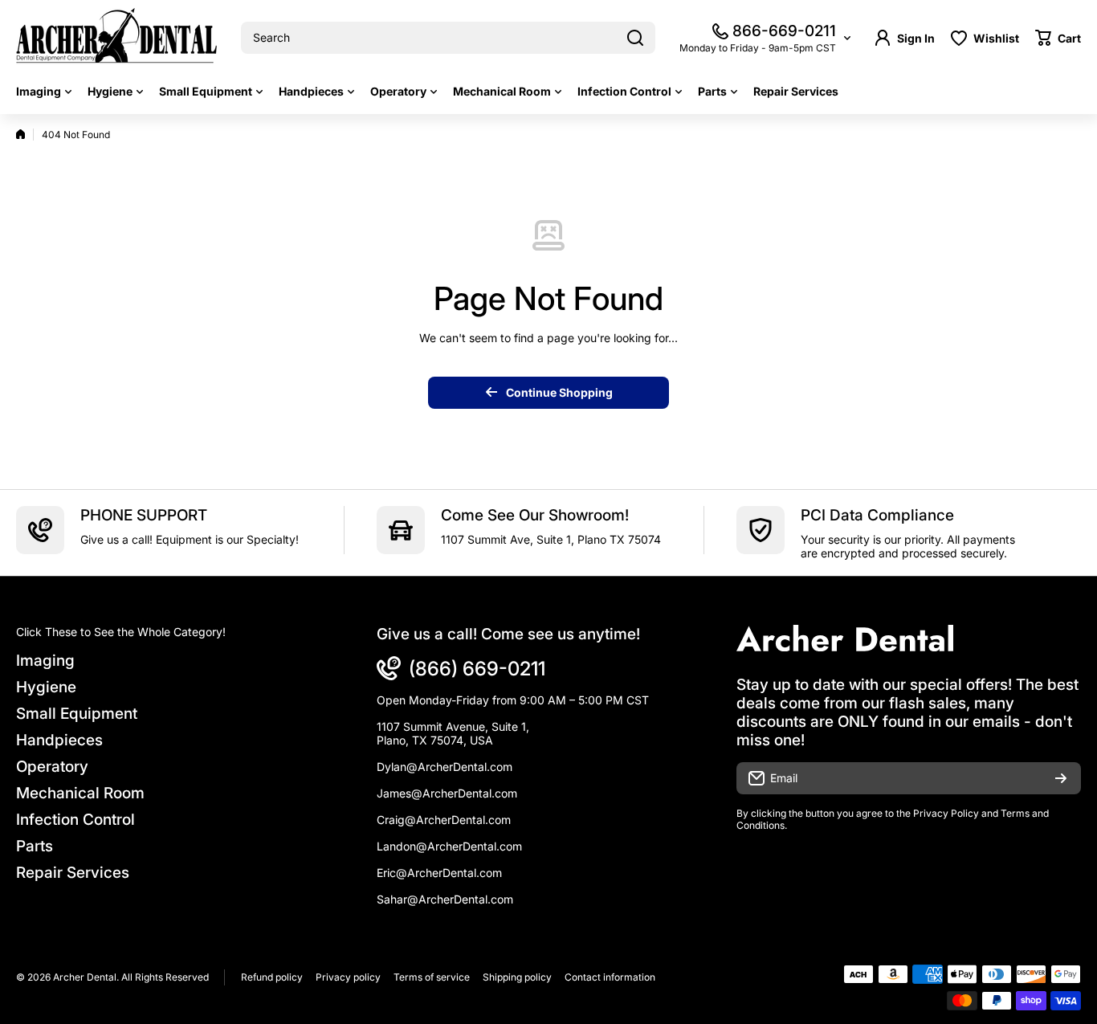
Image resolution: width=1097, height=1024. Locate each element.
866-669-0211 (784, 31)
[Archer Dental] (116, 38)
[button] (1058, 38)
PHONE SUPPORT (143, 515)
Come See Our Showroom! (535, 515)
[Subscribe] (1061, 778)
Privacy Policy (946, 813)
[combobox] (448, 38)
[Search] (635, 38)
